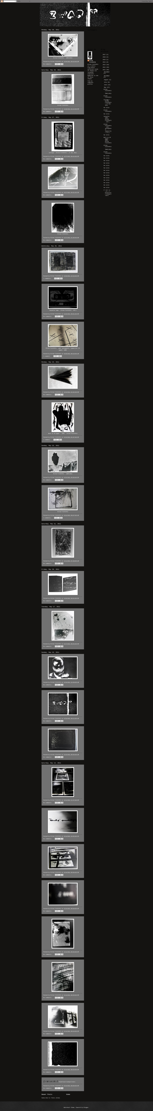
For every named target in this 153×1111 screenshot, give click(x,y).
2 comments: (47, 278)
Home (68, 1094)
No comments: (48, 64)
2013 (104, 64)
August (106, 79)
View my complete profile (90, 82)
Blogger (86, 1107)
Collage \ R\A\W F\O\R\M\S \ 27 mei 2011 (107, 102)
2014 (104, 62)
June (106, 84)
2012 (104, 67)
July (106, 82)
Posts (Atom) (55, 1098)
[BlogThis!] (57, 64)
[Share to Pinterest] (62, 64)
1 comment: (47, 356)
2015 (104, 59)
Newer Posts (47, 1094)
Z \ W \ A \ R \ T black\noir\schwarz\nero (107, 192)
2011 (104, 69)
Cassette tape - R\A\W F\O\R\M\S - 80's (107, 119)
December (107, 72)
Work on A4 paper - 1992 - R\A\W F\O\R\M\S (107, 140)
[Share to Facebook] (61, 64)
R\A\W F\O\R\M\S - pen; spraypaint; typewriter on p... (107, 128)
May (105, 87)
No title (106, 107)
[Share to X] (59, 64)
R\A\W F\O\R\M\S (92, 61)
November (107, 76)
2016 (104, 57)
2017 (104, 54)
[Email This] (56, 64)
